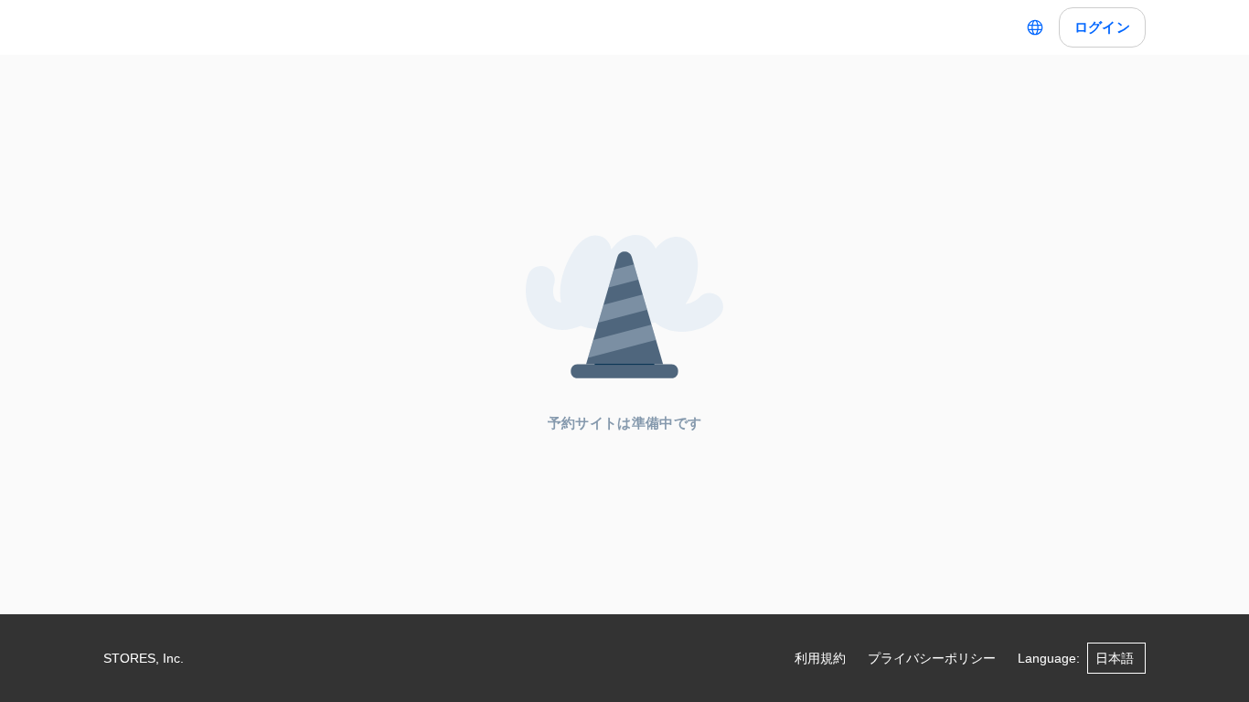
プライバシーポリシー (932, 658)
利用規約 (820, 658)
